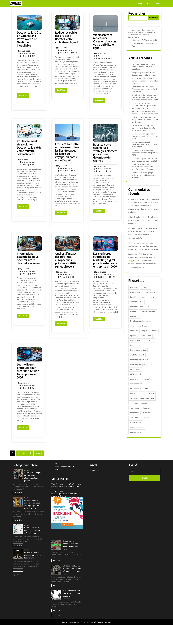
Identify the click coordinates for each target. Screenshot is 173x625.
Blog (148, 3)
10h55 (70, 277)
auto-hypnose (149, 292)
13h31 (107, 171)
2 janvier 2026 (101, 272)
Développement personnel (140, 321)
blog (143, 297)
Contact (158, 3)
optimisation (135, 369)
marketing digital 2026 (139, 359)
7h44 (32, 388)
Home (140, 3)
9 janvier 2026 (62, 48)
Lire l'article (18, 492)
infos (26, 470)
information (146, 335)
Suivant (39, 453)
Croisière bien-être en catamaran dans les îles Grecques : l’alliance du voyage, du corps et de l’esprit (67, 152)
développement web (138, 326)
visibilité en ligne (136, 427)
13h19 (32, 56)
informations (135, 340)
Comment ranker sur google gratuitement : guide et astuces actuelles (144, 175)
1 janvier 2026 (24, 383)
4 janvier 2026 (24, 269)
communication (136, 301)
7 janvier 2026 (24, 160)
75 (30, 453)
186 (18, 575)
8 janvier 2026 (101, 53)
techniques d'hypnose (139, 403)
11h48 (73, 53)
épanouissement (136, 432)
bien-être (134, 297)
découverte (134, 316)
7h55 (73, 171)
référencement (136, 384)
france (154, 330)
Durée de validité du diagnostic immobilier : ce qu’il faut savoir (34, 530)
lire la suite (56, 561)
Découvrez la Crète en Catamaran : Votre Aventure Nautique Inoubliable (29, 39)
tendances (134, 412)
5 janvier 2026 (101, 166)
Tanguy (98, 58)
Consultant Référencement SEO (145, 40)
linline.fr (22, 56)
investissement (136, 345)
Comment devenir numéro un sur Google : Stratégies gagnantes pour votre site (33, 504)
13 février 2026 (24, 51)
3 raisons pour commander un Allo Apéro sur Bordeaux (71, 544)
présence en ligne (137, 374)
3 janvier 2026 (62, 272)
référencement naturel (139, 388)
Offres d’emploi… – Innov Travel (140, 217)
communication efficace (139, 306)
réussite (133, 393)
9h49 (111, 277)
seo (142, 393)
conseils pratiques (148, 311)
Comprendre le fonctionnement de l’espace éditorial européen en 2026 (145, 153)
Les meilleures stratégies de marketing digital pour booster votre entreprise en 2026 (105, 260)
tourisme (146, 412)
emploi (144, 330)
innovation (149, 340)
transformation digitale (139, 417)
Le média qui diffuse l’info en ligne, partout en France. (64, 494)
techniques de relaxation (140, 408)
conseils (133, 311)
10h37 (108, 58)
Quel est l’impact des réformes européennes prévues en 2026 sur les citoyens (65, 260)
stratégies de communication (142, 398)
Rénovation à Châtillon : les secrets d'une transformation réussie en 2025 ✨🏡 (142, 257)
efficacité (134, 330)
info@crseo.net (134, 37)
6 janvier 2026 (62, 166)
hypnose (133, 335)
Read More (23, 95)
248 (57, 615)
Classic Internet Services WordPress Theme (78, 622)
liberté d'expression (138, 350)
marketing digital (137, 355)
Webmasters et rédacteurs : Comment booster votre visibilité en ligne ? (104, 42)
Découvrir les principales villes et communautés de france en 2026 (144, 159)
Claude (98, 171)
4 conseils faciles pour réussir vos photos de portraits (71, 593)
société (151, 393)
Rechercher (136, 13)
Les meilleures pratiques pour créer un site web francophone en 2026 (28, 371)
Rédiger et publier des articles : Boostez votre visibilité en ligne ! (66, 37)
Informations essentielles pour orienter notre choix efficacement (29, 259)
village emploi (135, 422)
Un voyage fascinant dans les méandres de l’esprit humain (32, 555)
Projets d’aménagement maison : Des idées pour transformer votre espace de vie (142, 263)
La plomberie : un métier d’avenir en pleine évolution (143, 209)
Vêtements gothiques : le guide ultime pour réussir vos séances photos (33, 476)
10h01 (32, 165)
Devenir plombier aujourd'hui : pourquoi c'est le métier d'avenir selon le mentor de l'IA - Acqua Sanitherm (143, 202)
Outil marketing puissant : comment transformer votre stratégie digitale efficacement (143, 167)
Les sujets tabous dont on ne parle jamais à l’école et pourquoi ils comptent (144, 144)
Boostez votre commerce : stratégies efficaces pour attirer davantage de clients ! (105, 152)
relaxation (148, 379)
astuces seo (135, 292)
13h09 (32, 274)
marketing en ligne (137, 364)
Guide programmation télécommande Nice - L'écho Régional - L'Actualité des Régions (143, 231)
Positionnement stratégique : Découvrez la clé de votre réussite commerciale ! (29, 148)
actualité (133, 287)
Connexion (96, 470)
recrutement (135, 379)
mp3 (150, 364)
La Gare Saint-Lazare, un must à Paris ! (144, 45)
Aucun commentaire (26, 53)
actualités (145, 287)
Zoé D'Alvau (62, 53)
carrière (152, 297)
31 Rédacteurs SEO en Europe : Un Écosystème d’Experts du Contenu (72, 569)
